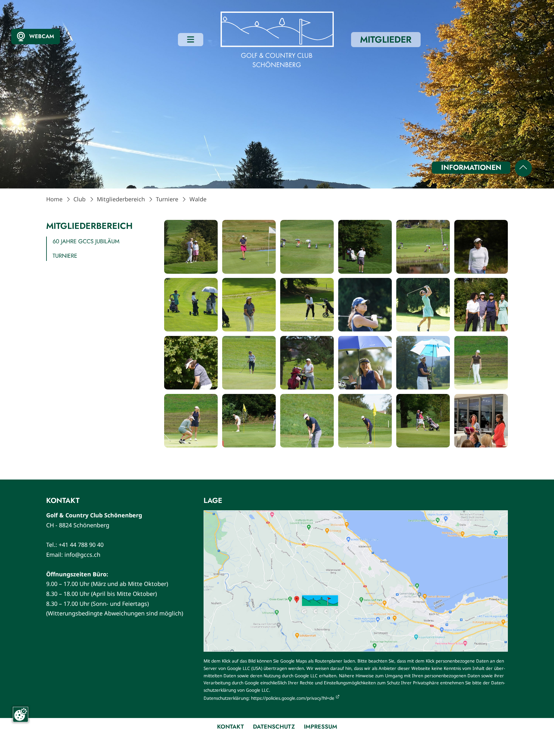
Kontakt (230, 726)
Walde (197, 199)
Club (79, 199)
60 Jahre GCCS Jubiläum (86, 241)
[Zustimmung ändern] (20, 714)
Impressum (320, 726)
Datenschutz (274, 726)
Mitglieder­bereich (121, 199)
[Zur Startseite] (277, 40)
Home (54, 199)
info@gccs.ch (82, 554)
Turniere (167, 199)
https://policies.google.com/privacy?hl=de (292, 698)
